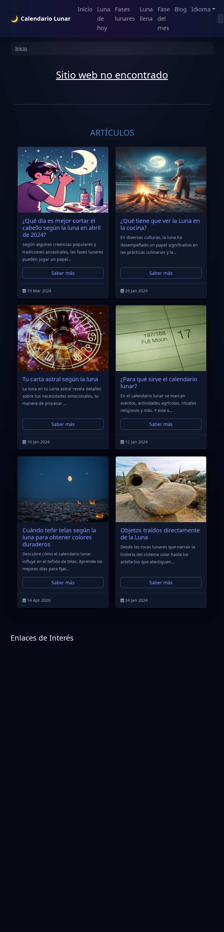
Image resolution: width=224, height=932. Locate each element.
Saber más (63, 273)
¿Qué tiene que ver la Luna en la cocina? (160, 224)
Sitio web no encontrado (112, 74)
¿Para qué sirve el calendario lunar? (158, 382)
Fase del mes (164, 18)
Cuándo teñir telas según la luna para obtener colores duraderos (59, 537)
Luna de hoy (103, 18)
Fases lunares (125, 13)
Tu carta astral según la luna (60, 379)
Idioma (201, 9)
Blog (180, 9)
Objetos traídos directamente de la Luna (160, 533)
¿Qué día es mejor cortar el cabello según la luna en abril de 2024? (61, 228)
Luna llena (146, 13)
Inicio (85, 9)
